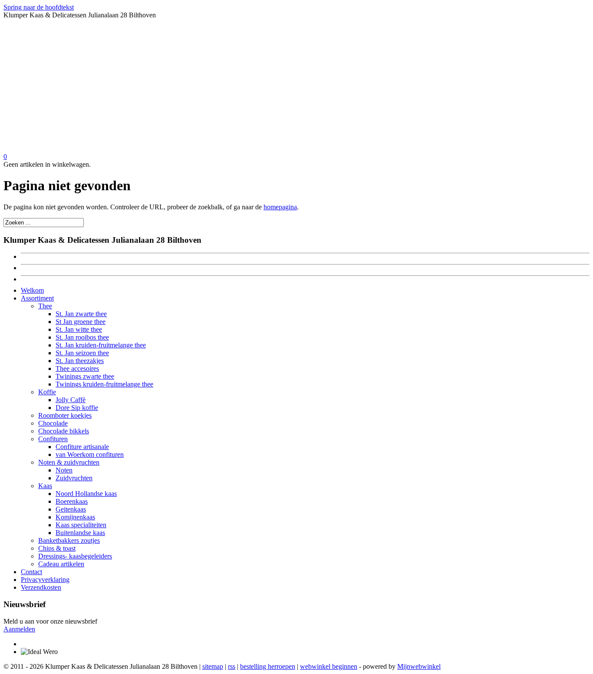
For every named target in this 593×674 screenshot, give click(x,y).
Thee (45, 306)
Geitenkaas (71, 509)
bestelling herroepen (267, 666)
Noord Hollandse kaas (86, 493)
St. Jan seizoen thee (82, 353)
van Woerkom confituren (90, 454)
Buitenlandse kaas (80, 532)
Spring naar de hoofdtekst (38, 7)
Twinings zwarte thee (85, 376)
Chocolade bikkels (63, 431)
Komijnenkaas (75, 517)
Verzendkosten (41, 587)
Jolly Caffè (71, 399)
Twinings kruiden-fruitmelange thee (104, 384)
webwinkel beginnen (328, 666)
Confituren (53, 439)
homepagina (280, 207)
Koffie (47, 392)
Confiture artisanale (82, 446)
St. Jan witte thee (79, 329)
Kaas (45, 485)
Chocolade (53, 423)
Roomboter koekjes (65, 415)
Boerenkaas (72, 501)
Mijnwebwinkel (419, 666)
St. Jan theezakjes (80, 360)
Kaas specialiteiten (81, 525)
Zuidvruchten (74, 478)
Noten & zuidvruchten (68, 462)
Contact (31, 571)
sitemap (212, 666)
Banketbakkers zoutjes (69, 540)
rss (231, 666)
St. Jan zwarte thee (81, 313)
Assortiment (37, 298)
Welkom (32, 290)
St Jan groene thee (80, 321)
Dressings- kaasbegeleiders (75, 556)
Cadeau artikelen (61, 564)
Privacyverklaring (45, 579)
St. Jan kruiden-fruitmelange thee (101, 345)
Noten (64, 470)
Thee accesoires (77, 368)
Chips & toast (57, 548)
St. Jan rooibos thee (82, 337)
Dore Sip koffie (77, 407)
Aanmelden (19, 629)
